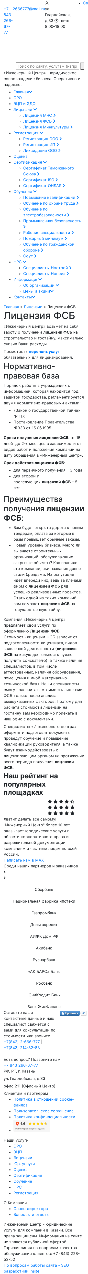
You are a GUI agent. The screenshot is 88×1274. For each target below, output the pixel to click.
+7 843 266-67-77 (8, 20)
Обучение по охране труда (49, 203)
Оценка (20, 156)
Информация (25, 279)
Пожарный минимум (44, 238)
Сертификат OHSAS (43, 185)
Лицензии (23, 109)
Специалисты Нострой (46, 267)
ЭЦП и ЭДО (24, 103)
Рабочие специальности (47, 232)
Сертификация (28, 162)
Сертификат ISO (39, 179)
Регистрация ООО (41, 138)
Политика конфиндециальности (44, 1116)
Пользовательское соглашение (43, 1110)
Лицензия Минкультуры (46, 127)
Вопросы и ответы (31, 1214)
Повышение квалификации (50, 197)
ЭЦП (17, 1151)
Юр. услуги (24, 1163)
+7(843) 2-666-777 (22, 1041)
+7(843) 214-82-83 (22, 1047)
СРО (17, 97)
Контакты (22, 297)
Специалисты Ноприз (44, 273)
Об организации (39, 285)
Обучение (23, 191)
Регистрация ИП (39, 144)
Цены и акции (36, 291)
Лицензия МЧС (38, 115)
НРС (18, 261)
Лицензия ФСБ (38, 121)
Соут (28, 255)
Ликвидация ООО (40, 150)
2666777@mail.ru (29, 8)
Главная (21, 91)
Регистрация (26, 132)
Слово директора (30, 1208)
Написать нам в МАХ (24, 860)
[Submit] (82, 66)
